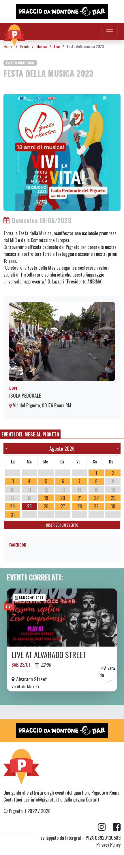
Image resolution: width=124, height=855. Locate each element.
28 (79, 506)
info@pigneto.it (45, 799)
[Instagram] (105, 827)
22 (96, 497)
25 (29, 506)
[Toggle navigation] (110, 31)
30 (112, 506)
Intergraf (73, 837)
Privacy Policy (108, 844)
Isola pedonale (25, 395)
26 (46, 506)
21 (80, 497)
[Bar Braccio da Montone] (62, 11)
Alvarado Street (31, 679)
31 (13, 514)
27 (63, 506)
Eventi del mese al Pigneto (30, 434)
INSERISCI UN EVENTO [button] (62, 525)
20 (62, 497)
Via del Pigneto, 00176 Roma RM (41, 405)
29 (96, 506)
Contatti (93, 799)
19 (46, 497)
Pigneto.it (17, 811)
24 (12, 506)
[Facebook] (117, 827)
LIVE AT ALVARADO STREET (49, 654)
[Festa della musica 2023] (62, 151)
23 (113, 497)
